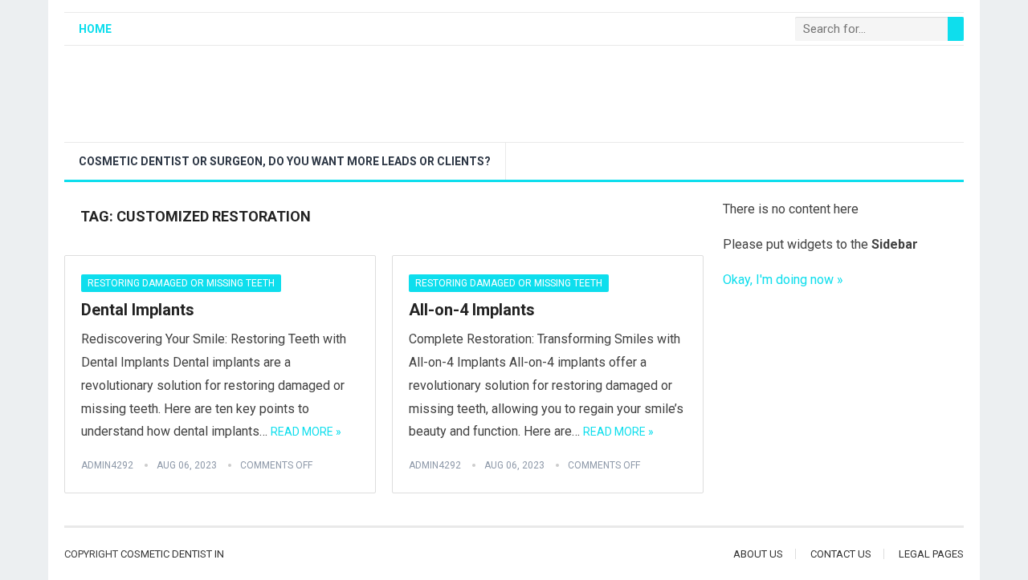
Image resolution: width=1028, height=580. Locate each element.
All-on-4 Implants (472, 309)
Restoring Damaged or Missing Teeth (181, 283)
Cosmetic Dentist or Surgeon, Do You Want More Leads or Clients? (285, 161)
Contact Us (840, 554)
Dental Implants (137, 309)
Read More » (306, 431)
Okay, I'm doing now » (783, 279)
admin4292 (107, 465)
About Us (758, 554)
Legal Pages (931, 554)
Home (95, 28)
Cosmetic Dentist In (172, 554)
